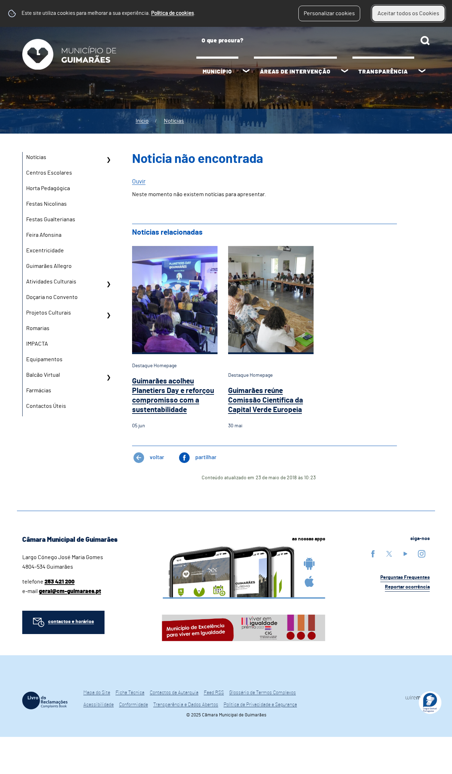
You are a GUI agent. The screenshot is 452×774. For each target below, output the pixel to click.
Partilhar (205, 457)
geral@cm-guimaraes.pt (70, 591)
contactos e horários (71, 621)
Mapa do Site (96, 692)
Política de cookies (172, 13)
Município (217, 72)
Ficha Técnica (129, 692)
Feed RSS (214, 692)
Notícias (174, 121)
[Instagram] (422, 553)
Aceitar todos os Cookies (408, 13)
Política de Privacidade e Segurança (260, 704)
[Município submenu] (246, 72)
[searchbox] (313, 40)
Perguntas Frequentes (405, 577)
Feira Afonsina (43, 235)
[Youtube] (405, 553)
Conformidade (133, 704)
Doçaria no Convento (52, 297)
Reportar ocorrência (407, 587)
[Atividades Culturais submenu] (108, 284)
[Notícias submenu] (108, 160)
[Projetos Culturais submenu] (108, 315)
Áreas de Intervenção (295, 72)
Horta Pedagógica (48, 188)
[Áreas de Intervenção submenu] (344, 72)
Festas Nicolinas (46, 204)
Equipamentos (44, 359)
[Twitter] (389, 553)
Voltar (157, 457)
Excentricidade (45, 250)
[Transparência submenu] (422, 72)
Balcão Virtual (43, 375)
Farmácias (38, 390)
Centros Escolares (49, 173)
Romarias (37, 328)
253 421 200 (59, 582)
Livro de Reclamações (44, 700)
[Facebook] (373, 553)
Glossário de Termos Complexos (262, 692)
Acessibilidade (98, 704)
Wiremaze (417, 697)
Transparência (383, 72)
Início (142, 121)
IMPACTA (37, 344)
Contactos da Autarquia (174, 692)
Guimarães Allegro (49, 266)
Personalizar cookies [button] (329, 13)
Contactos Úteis (46, 406)
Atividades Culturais (51, 282)
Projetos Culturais (48, 313)
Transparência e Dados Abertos (185, 704)
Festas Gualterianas (50, 219)
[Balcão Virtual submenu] (108, 377)
